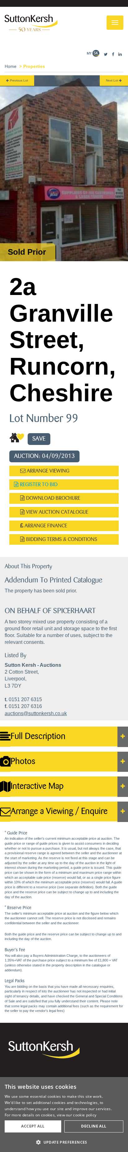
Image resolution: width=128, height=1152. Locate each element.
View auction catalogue (56, 512)
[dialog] (64, 1114)
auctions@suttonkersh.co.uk (36, 713)
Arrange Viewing (47, 470)
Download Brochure (52, 498)
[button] (64, 1142)
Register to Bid (38, 484)
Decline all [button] (93, 1126)
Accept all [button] (32, 1126)
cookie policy (84, 1115)
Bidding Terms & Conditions (61, 539)
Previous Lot (18, 80)
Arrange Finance (45, 525)
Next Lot (112, 80)
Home (10, 66)
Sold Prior (27, 252)
